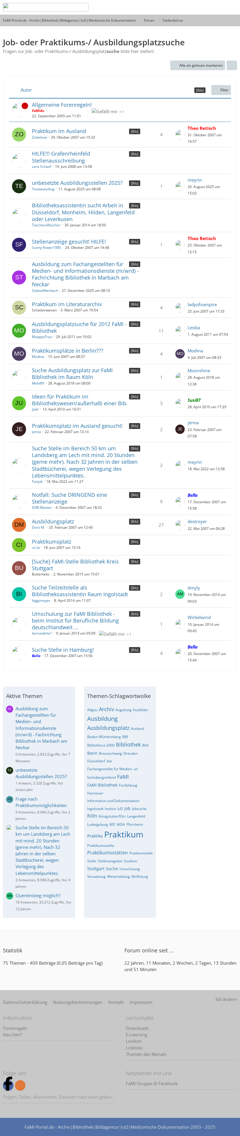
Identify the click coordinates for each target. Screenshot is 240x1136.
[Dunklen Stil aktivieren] (218, 7)
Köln (92, 816)
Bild (145, 745)
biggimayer (41, 600)
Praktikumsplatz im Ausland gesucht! (77, 425)
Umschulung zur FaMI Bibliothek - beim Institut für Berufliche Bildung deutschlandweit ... (75, 620)
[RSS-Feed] (20, 1085)
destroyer (197, 521)
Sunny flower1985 (46, 247)
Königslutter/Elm (112, 816)
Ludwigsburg (97, 824)
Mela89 (38, 383)
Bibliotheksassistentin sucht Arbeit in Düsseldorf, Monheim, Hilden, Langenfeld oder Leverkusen (83, 212)
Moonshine (199, 370)
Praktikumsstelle (100, 845)
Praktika (95, 836)
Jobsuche (139, 808)
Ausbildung (102, 719)
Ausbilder (140, 709)
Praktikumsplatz (51, 541)
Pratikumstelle (141, 853)
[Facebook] (8, 1085)
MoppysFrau (42, 336)
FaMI (123, 776)
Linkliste (134, 1048)
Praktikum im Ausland (59, 131)
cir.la (36, 547)
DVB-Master (42, 507)
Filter (224, 89)
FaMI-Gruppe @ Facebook (152, 1083)
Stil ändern (226, 999)
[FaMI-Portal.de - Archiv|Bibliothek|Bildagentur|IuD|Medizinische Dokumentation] (46, 7)
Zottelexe (39, 137)
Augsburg (123, 709)
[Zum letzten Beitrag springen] (180, 134)
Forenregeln (15, 1028)
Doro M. (38, 527)
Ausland (137, 728)
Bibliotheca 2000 (100, 745)
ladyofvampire (202, 304)
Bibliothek (128, 744)
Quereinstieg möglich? (38, 895)
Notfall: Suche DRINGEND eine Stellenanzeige (69, 498)
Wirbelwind (199, 617)
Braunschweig (110, 753)
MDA (121, 824)
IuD (120, 808)
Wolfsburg (139, 876)
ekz (109, 761)
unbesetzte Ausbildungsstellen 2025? (77, 182)
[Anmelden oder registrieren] (203, 7)
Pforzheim (134, 824)
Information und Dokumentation (113, 800)
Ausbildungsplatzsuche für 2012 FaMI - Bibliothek (79, 327)
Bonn (92, 753)
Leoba (194, 327)
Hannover (95, 793)
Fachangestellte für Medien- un (112, 768)
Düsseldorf (96, 761)
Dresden (131, 753)
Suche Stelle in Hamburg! (63, 649)
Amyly (194, 588)
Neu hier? (12, 1034)
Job (127, 808)
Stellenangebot (110, 861)
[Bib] (134, 131)
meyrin (195, 180)
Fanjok (37, 481)
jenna (36, 431)
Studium (130, 861)
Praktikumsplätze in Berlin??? (67, 350)
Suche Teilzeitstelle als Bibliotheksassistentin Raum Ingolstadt (80, 591)
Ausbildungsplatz (53, 521)
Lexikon (134, 1041)
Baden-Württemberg (104, 736)
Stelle (91, 861)
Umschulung (129, 868)
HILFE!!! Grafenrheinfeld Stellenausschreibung (61, 157)
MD (112, 824)
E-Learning (136, 1034)
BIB (125, 736)
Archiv (106, 709)
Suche (112, 868)
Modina (38, 356)
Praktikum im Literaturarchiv (67, 304)
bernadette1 (42, 633)
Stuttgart (95, 868)
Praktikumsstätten (107, 852)
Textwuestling (43, 189)
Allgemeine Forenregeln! (62, 104)
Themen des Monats (146, 1054)
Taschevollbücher (46, 225)
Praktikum (123, 834)
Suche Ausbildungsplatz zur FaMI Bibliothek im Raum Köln (72, 373)
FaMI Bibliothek (102, 785)
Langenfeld (136, 816)
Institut (110, 808)
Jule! (35, 409)
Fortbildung (128, 785)
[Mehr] (232, 65)
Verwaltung (96, 876)
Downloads (137, 1028)
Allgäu (92, 709)
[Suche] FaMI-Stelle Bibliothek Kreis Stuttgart (75, 565)
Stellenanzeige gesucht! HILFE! (69, 241)
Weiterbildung (118, 876)
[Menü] (232, 7)
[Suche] (188, 7)
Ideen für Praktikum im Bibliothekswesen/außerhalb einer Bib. (80, 400)
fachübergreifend (101, 777)
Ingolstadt (95, 808)
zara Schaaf (41, 166)
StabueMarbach (45, 290)
